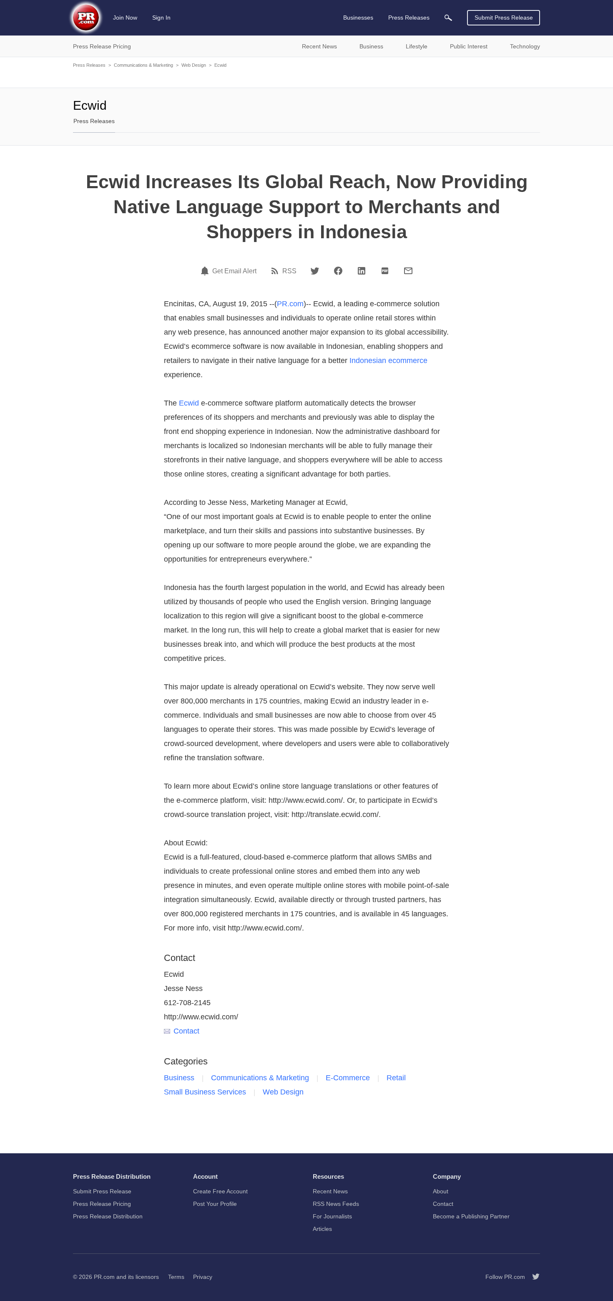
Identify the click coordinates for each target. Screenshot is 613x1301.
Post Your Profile (215, 1203)
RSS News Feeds (336, 1203)
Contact (186, 1031)
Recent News (330, 1191)
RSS (289, 271)
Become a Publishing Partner (471, 1216)
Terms (176, 1277)
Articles (322, 1228)
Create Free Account (220, 1191)
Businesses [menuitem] (358, 17)
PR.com (290, 304)
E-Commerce (348, 1078)
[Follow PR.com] (532, 1276)
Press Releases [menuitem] (409, 17)
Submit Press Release (504, 17)
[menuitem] (448, 17)
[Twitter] (315, 271)
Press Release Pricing (102, 1203)
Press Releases (89, 65)
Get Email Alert (234, 271)
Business (179, 1078)
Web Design (193, 65)
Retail (396, 1078)
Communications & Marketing (143, 65)
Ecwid (220, 65)
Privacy (202, 1277)
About (440, 1191)
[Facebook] (338, 271)
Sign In (161, 17)
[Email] (408, 271)
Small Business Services (205, 1092)
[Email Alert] (206, 271)
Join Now (125, 17)
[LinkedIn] (362, 271)
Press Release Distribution (108, 1216)
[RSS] (276, 271)
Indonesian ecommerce (388, 360)
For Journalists (332, 1216)
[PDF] (385, 271)
